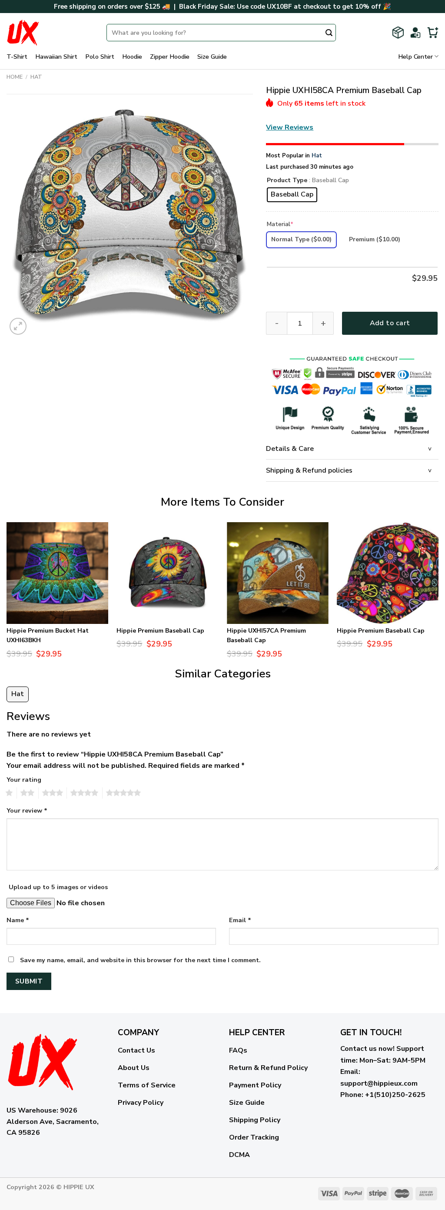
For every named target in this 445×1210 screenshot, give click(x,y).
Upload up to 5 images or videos (58, 887)
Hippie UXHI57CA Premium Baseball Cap (266, 635)
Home (15, 77)
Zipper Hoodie (169, 56)
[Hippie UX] (50, 32)
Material (280, 224)
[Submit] (329, 33)
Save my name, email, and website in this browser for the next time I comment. (140, 960)
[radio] (292, 194)
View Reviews (289, 127)
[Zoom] (18, 326)
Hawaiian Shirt (56, 56)
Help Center (415, 56)
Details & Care (290, 448)
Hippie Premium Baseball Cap (160, 631)
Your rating (24, 779)
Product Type (287, 180)
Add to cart (390, 323)
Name (18, 920)
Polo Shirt (99, 56)
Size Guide (212, 56)
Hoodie (132, 56)
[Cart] (432, 33)
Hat (36, 77)
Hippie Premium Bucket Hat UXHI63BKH (48, 635)
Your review (27, 810)
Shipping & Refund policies (309, 470)
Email (240, 920)
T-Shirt (17, 56)
